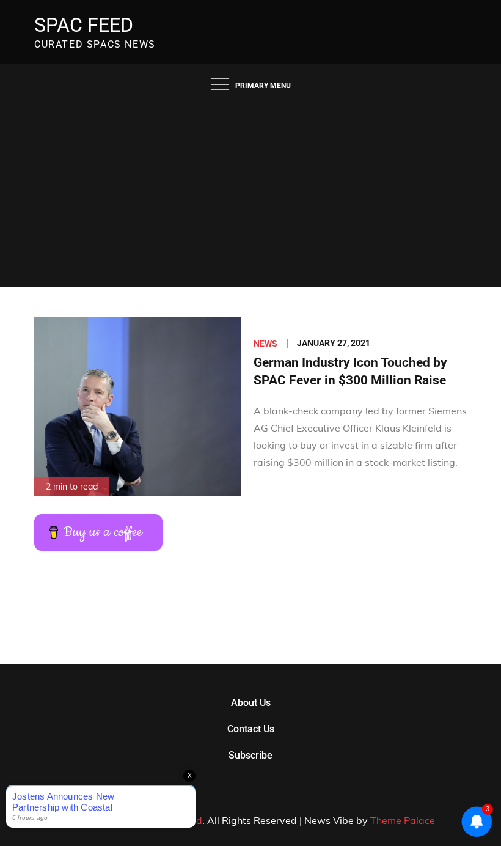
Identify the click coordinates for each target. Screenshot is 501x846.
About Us (251, 702)
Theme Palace (402, 820)
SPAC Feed (83, 25)
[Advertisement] (250, 195)
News (265, 343)
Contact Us (250, 729)
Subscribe (250, 755)
